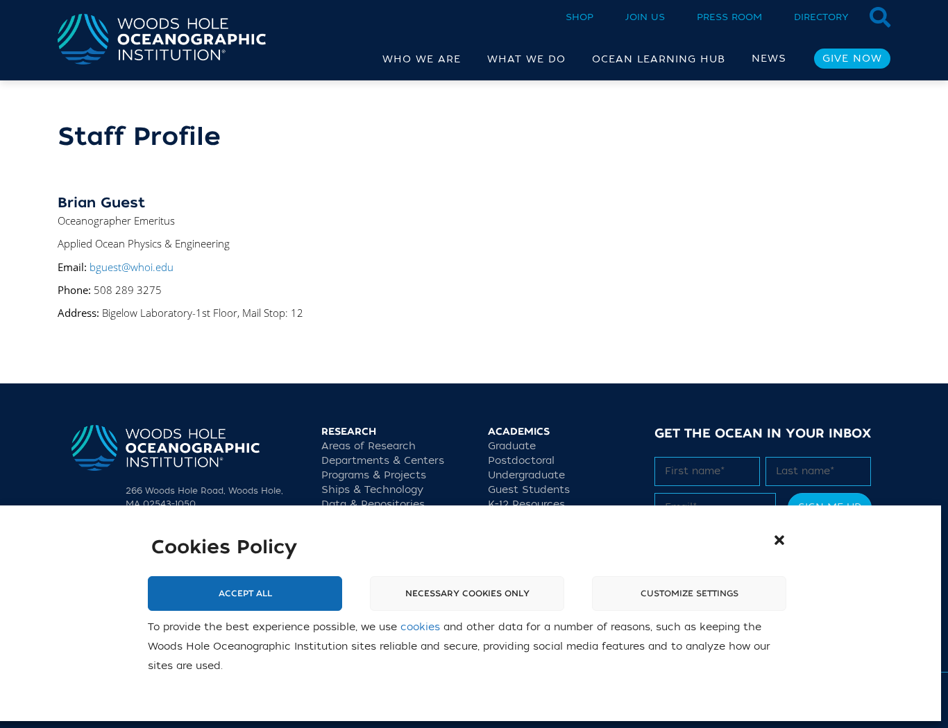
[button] (779, 540)
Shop (579, 17)
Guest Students (529, 489)
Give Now (852, 58)
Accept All (245, 593)
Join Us (645, 17)
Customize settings (689, 593)
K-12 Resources (526, 504)
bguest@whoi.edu (131, 267)
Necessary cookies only (467, 593)
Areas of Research (368, 446)
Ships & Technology (372, 489)
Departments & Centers (382, 460)
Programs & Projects (373, 475)
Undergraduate (526, 475)
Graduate (512, 446)
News (769, 58)
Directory (821, 17)
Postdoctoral (521, 460)
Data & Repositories (373, 504)
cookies (420, 627)
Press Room (729, 17)
